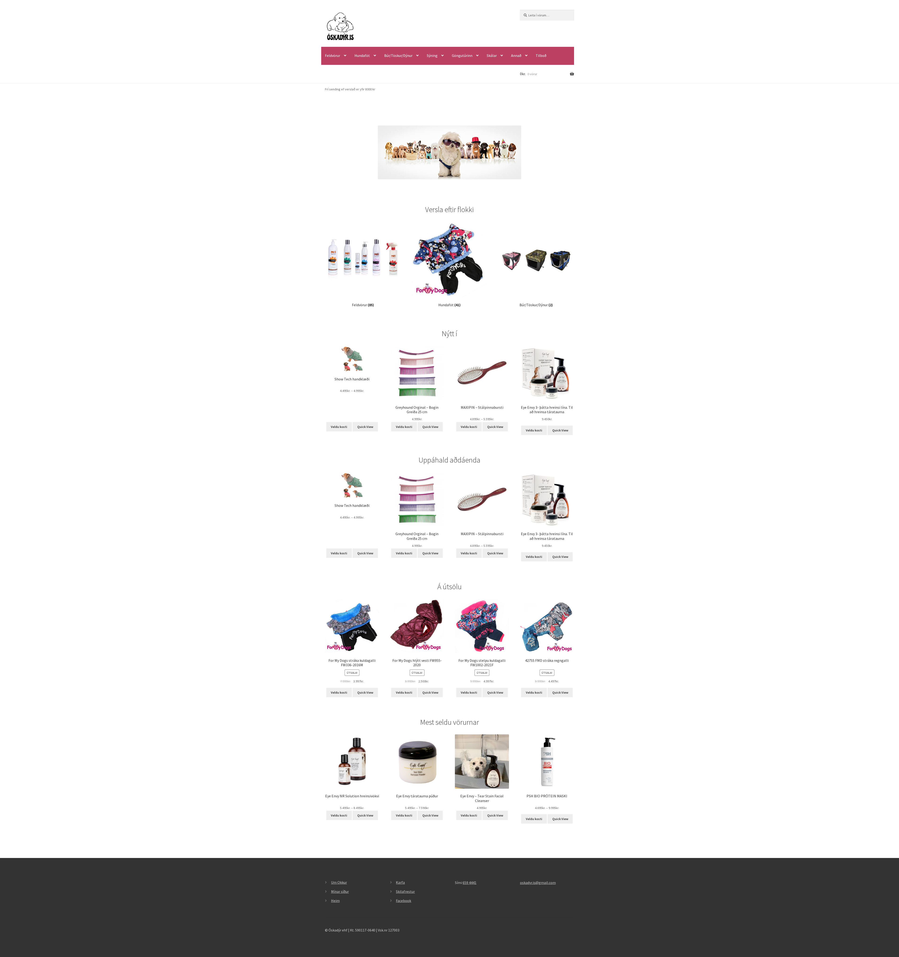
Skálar (492, 55)
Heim (335, 900)
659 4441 (469, 882)
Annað (516, 55)
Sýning (432, 55)
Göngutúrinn (462, 55)
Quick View (365, 427)
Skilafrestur (405, 891)
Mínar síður (340, 891)
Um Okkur (339, 882)
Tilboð (541, 55)
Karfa (400, 882)
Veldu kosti (339, 427)
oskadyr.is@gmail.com (538, 882)
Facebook (403, 900)
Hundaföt (362, 55)
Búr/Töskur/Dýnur (398, 55)
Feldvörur (332, 55)
